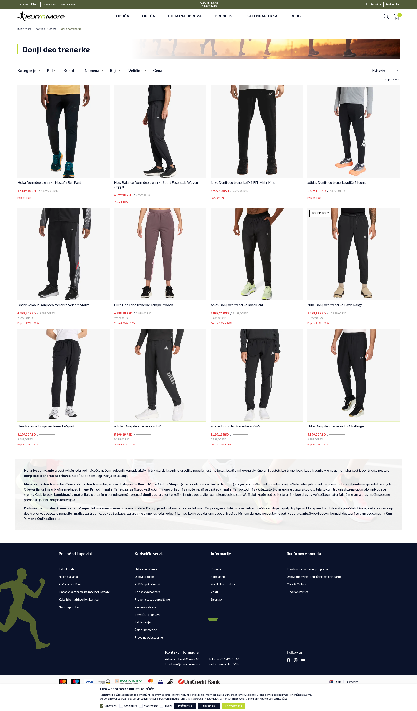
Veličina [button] (135, 70)
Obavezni (110, 705)
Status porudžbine (27, 4)
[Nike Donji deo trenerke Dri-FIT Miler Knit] (257, 131)
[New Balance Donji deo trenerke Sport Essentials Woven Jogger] (160, 131)
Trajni (168, 705)
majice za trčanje (87, 513)
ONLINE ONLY (320, 213)
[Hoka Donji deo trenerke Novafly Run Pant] (63, 131)
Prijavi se (376, 4)
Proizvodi (40, 28)
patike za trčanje (294, 513)
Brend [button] (68, 70)
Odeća (52, 28)
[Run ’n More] (47, 16)
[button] (386, 16)
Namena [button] (92, 70)
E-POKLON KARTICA (208, 2)
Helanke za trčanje (39, 470)
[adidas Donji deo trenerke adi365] (160, 375)
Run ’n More (24, 28)
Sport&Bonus (68, 4)
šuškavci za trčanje (128, 513)
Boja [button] (114, 70)
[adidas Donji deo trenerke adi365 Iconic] (353, 131)
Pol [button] (50, 70)
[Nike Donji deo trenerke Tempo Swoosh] (160, 254)
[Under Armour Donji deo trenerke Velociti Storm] (63, 254)
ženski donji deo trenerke (86, 484)
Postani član (393, 4)
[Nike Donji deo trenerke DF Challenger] (353, 375)
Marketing (151, 705)
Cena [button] (157, 70)
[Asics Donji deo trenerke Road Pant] (257, 254)
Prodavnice (49, 4)
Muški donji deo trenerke (44, 484)
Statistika (130, 705)
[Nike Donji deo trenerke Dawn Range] (353, 254)
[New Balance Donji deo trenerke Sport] (63, 375)
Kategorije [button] (26, 70)
